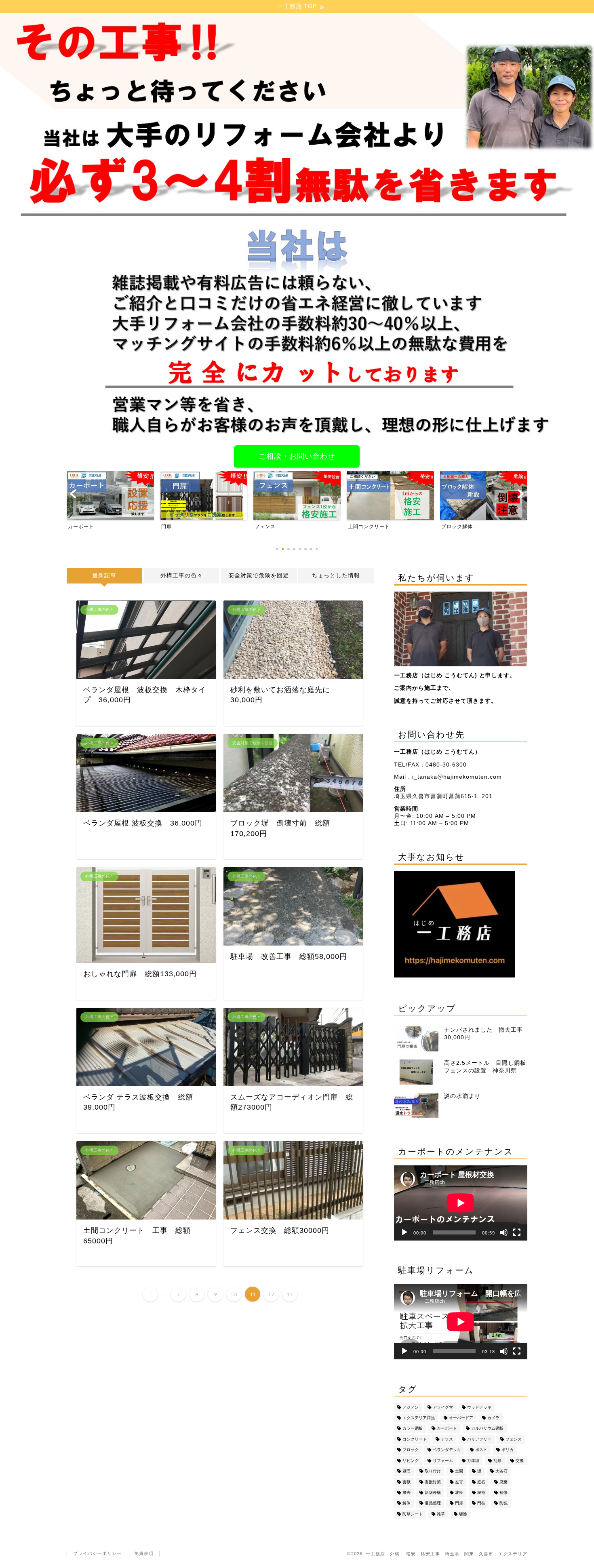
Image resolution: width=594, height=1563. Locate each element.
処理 (406, 1471)
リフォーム (443, 1460)
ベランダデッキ (447, 1450)
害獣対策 (433, 1482)
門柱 (481, 1503)
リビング (410, 1460)
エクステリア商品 (418, 1418)
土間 (459, 1471)
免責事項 (144, 1553)
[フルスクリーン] (517, 1232)
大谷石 (501, 1471)
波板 (459, 1492)
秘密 (481, 1492)
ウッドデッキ (479, 1407)
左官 (459, 1482)
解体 (406, 1503)
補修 (503, 1492)
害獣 (406, 1482)
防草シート (412, 1514)
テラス (447, 1439)
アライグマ (443, 1407)
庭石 (481, 1482)
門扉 (459, 1503)
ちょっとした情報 (336, 576)
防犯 (503, 1503)
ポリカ (507, 1450)
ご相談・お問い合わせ (297, 456)
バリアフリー (479, 1439)
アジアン (410, 1407)
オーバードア (461, 1418)
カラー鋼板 (412, 1428)
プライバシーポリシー (97, 1553)
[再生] (404, 1232)
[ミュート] (504, 1232)
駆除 (463, 1514)
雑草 (441, 1514)
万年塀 (473, 1460)
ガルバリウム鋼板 (487, 1428)
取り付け (433, 1471)
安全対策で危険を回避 (258, 576)
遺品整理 (433, 1503)
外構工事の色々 (181, 576)
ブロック (410, 1450)
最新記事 (104, 576)
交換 (520, 1460)
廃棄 (503, 1482)
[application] (460, 1203)
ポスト (481, 1450)
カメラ (493, 1418)
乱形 (497, 1460)
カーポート (447, 1428)
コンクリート (414, 1439)
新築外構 (433, 1492)
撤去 (406, 1492)
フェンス (514, 1439)
